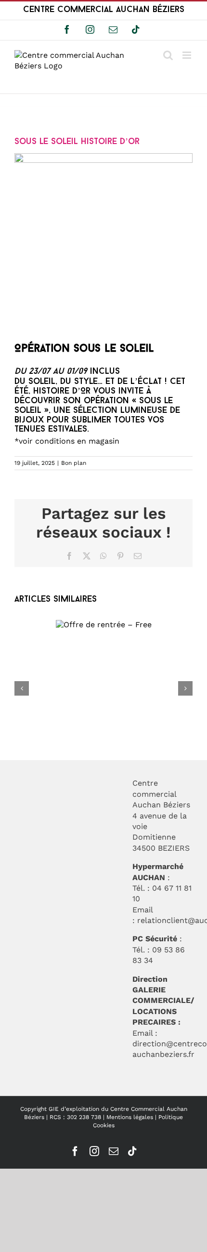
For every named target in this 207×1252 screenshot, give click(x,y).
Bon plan (73, 463)
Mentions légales (129, 1117)
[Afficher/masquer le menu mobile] (187, 55)
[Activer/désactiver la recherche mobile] (168, 55)
